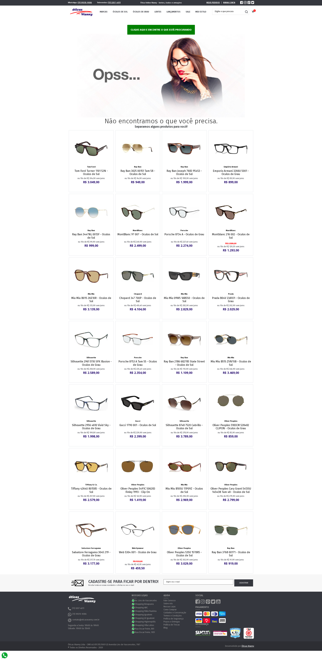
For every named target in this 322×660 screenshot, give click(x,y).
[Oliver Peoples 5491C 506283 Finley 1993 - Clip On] (137, 466)
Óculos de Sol (120, 12)
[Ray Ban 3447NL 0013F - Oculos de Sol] (91, 212)
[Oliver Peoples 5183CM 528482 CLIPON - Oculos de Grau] (231, 403)
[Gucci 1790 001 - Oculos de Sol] (137, 403)
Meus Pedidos (213, 3)
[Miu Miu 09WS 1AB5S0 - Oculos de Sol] (184, 276)
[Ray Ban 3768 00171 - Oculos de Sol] (231, 530)
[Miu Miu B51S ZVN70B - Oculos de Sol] (231, 339)
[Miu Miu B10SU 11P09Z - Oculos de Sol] (184, 466)
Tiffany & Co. (91, 485)
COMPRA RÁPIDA (93, 162)
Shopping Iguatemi (143, 614)
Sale (188, 12)
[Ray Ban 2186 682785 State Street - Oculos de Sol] (184, 339)
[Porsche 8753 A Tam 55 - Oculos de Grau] (137, 339)
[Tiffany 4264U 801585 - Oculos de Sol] (91, 466)
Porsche (184, 230)
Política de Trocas (172, 625)
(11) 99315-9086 (85, 3)
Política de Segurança (173, 619)
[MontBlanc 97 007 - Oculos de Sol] (137, 212)
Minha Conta (229, 3)
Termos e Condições (173, 615)
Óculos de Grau (141, 12)
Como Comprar (170, 609)
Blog (166, 628)
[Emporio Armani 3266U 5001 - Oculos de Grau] (231, 149)
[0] (253, 11)
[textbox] (228, 11)
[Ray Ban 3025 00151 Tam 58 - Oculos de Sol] (137, 149)
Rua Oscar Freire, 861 (144, 629)
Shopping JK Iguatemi (144, 618)
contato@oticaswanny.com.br (85, 620)
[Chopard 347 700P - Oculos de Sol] (137, 276)
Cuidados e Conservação (175, 612)
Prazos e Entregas (172, 622)
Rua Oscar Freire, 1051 (145, 632)
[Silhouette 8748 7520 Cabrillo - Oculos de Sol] (184, 403)
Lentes (157, 12)
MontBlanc (138, 230)
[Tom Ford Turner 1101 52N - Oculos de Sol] (91, 149)
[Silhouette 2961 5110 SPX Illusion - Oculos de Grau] (91, 339)
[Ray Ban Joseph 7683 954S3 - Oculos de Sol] (184, 149)
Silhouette (91, 358)
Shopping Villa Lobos (144, 625)
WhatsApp (133, 600)
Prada (231, 294)
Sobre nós (168, 603)
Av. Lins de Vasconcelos (146, 600)
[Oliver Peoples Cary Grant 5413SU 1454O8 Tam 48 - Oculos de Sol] (231, 466)
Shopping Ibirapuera (144, 604)
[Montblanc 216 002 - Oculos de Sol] (231, 212)
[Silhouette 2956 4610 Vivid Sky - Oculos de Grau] (91, 403)
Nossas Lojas (170, 606)
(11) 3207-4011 (114, 3)
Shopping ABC (141, 607)
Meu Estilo (200, 12)
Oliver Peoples (230, 421)
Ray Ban (137, 167)
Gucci (137, 421)
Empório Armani (231, 167)
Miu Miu (91, 294)
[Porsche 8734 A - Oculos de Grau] (184, 212)
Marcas (104, 12)
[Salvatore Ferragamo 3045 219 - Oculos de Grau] (91, 530)
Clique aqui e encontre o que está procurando (161, 29)
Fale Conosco (170, 600)
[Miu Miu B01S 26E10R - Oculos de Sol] (91, 276)
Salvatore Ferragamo (91, 548)
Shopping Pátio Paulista (145, 611)
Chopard (138, 294)
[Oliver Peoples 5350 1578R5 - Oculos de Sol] (184, 530)
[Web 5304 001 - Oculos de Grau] (137, 530)
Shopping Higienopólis (145, 622)
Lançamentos (173, 12)
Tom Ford (91, 167)
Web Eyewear (138, 548)
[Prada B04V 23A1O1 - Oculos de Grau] (231, 276)
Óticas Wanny (247, 646)
